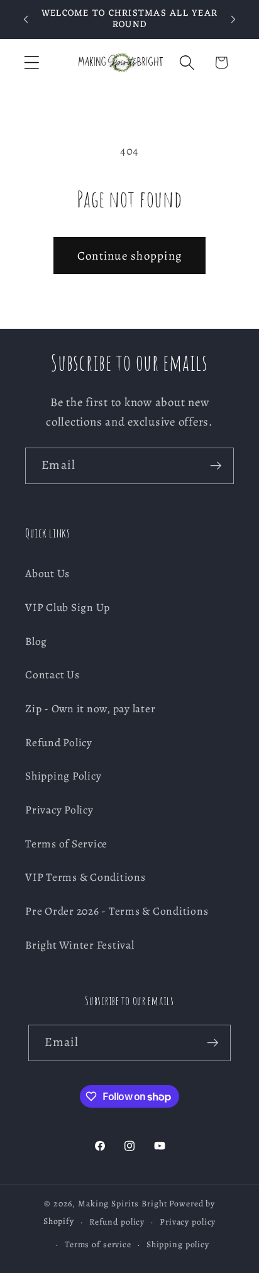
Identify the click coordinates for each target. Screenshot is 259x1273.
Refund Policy (58, 742)
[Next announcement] (233, 19)
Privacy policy (188, 1222)
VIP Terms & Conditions (85, 876)
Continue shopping (129, 255)
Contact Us (52, 674)
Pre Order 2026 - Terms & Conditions (116, 910)
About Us (47, 573)
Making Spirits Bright (122, 1204)
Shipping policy (177, 1244)
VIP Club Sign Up (67, 607)
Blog (36, 641)
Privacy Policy (59, 809)
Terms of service (98, 1244)
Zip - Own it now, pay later (90, 708)
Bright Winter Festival (80, 944)
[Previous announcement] (26, 19)
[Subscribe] (216, 466)
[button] (31, 62)
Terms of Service (66, 843)
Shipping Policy (63, 775)
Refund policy (117, 1222)
